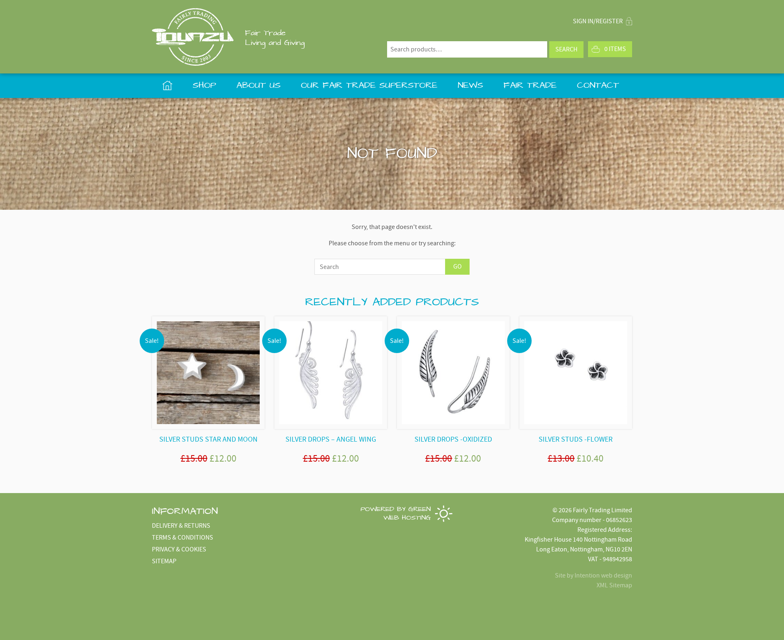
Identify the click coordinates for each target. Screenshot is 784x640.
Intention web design (603, 575)
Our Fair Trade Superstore (369, 85)
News (470, 85)
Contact (598, 85)
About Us (258, 85)
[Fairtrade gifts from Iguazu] (193, 37)
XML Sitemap (614, 585)
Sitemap (164, 561)
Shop (204, 85)
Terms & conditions (182, 537)
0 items (615, 49)
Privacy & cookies (179, 549)
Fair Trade (530, 85)
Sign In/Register (598, 21)
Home (167, 85)
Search (566, 49)
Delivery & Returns (181, 526)
